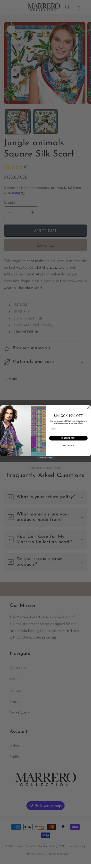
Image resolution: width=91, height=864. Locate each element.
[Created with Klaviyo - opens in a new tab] (45, 457)
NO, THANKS (68, 445)
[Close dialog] (88, 407)
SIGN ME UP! (68, 438)
